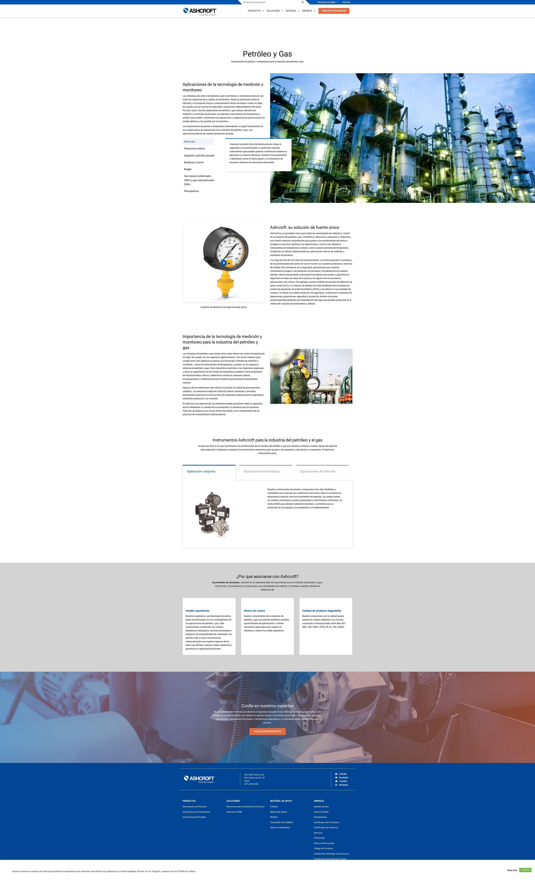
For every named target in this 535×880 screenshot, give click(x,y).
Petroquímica (191, 191)
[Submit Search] (302, 2)
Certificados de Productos (326, 827)
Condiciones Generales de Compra (330, 859)
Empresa (307, 10)
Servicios (318, 833)
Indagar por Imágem (334, 10)
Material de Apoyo (278, 812)
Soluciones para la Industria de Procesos (245, 806)
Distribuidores (320, 817)
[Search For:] (271, 2)
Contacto (346, 2)
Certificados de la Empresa (326, 822)
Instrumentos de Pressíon (195, 806)
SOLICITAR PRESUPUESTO (267, 731)
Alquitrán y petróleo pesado (199, 155)
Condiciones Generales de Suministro (331, 854)
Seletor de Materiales (280, 827)
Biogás (188, 169)
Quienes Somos (321, 806)
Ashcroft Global (321, 812)
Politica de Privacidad (324, 843)
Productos (254, 10)
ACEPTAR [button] (525, 870)
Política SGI (319, 838)
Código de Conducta (323, 848)
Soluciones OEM (234, 812)
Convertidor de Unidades (281, 822)
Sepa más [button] (512, 870)
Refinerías (189, 141)
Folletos (274, 806)
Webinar (274, 817)
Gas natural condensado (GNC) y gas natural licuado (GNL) (199, 180)
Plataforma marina (194, 148)
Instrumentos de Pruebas (194, 817)
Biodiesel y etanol (193, 162)
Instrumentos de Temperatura (196, 812)
